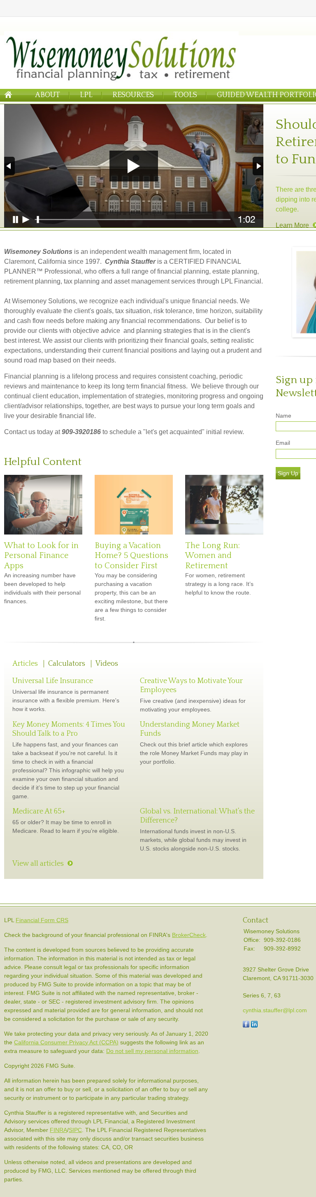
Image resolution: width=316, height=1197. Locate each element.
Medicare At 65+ (38, 811)
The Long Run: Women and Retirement (212, 555)
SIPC (75, 1130)
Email (283, 442)
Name (283, 415)
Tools (185, 95)
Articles (25, 664)
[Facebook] (246, 1025)
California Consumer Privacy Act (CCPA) (66, 1042)
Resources (133, 95)
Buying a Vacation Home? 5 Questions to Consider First (131, 555)
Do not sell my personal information (152, 1051)
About (47, 95)
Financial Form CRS (42, 920)
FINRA (58, 1130)
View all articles (38, 864)
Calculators (66, 664)
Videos (106, 664)
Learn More (292, 225)
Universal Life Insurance (52, 681)
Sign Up (288, 473)
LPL (86, 95)
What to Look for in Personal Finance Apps (41, 555)
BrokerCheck (189, 935)
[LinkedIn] (254, 1025)
